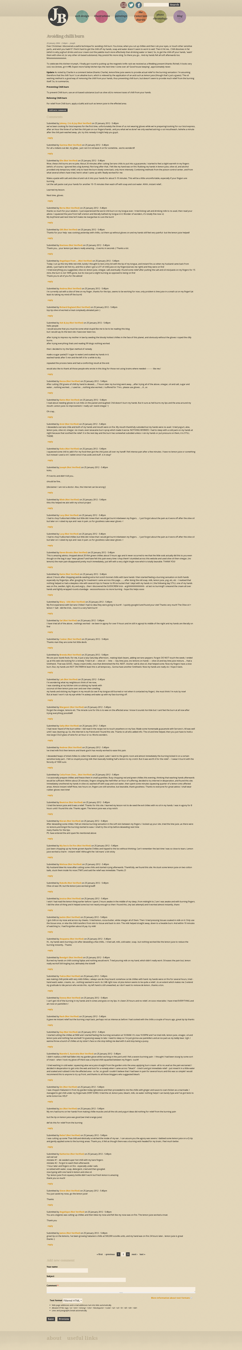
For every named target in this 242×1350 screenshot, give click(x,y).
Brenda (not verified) (70, 654)
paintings (121, 16)
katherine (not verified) (72, 1154)
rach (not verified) (69, 1016)
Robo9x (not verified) (70, 883)
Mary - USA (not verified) (72, 601)
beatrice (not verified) (71, 802)
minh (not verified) (69, 499)
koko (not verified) (69, 448)
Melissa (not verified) (71, 864)
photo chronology (160, 16)
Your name (52, 1266)
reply (50, 138)
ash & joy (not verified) (71, 322)
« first (100, 1254)
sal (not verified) (68, 620)
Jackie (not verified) (70, 917)
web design (82, 16)
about (54, 1338)
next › (135, 1254)
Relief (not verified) (70, 1135)
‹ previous (110, 1254)
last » (142, 1254)
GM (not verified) (68, 229)
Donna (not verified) (70, 997)
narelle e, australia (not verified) (77, 1053)
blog (180, 16)
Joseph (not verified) (70, 467)
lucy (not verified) (69, 515)
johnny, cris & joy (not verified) (75, 123)
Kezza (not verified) (70, 381)
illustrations (101, 16)
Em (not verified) (68, 1087)
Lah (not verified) (69, 679)
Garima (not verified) (71, 145)
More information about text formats (170, 1297)
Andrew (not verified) (71, 747)
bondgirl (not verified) (71, 957)
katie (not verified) (69, 574)
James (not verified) (70, 1233)
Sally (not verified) (69, 725)
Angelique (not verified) (72, 1211)
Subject (50, 1276)
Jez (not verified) (68, 1108)
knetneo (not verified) (71, 245)
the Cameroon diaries (140, 16)
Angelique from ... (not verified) (76, 260)
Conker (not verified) (70, 639)
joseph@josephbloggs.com (123, 5)
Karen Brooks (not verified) (73, 552)
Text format (56, 1300)
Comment (52, 1285)
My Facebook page (138, 5)
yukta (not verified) (70, 976)
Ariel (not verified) (69, 424)
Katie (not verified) (69, 399)
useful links (82, 1338)
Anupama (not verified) (72, 938)
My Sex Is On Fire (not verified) (75, 845)
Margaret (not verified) (72, 707)
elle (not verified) (69, 160)
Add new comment (57, 110)
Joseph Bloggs (58, 16)
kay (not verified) (69, 1032)
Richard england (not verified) (75, 307)
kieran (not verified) (70, 821)
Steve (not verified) (70, 1190)
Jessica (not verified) (70, 898)
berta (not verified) (70, 208)
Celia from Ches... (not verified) (76, 774)
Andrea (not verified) (70, 288)
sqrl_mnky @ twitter (131, 5)
